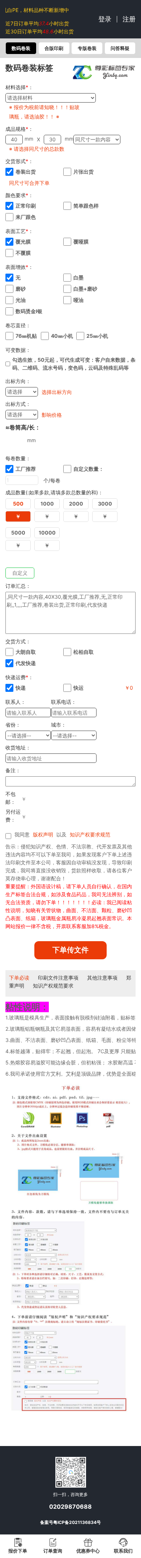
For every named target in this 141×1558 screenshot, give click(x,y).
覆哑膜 (81, 241)
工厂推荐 (26, 469)
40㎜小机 (62, 336)
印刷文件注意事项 (58, 978)
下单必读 (19, 978)
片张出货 (83, 172)
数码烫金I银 (29, 311)
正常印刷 (26, 206)
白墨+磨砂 (85, 289)
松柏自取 (83, 652)
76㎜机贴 (26, 336)
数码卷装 (21, 48)
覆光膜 (23, 241)
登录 (104, 19)
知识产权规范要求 (53, 985)
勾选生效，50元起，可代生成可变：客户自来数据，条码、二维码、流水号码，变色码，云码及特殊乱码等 (74, 364)
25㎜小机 (97, 336)
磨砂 (21, 289)
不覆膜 (23, 253)
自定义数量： (88, 469)
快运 (78, 688)
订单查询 (52, 1551)
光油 (21, 300)
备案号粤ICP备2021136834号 (70, 1522)
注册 (129, 19)
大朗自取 (26, 652)
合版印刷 (53, 48)
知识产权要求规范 (90, 834)
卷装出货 (26, 172)
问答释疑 (120, 48)
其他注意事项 (102, 978)
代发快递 (26, 663)
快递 (21, 688)
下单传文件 (70, 950)
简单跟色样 (86, 206)
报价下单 (17, 1551)
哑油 (78, 300)
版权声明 (43, 834)
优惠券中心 (88, 1551)
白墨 (78, 277)
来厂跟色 (26, 217)
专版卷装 (87, 48)
